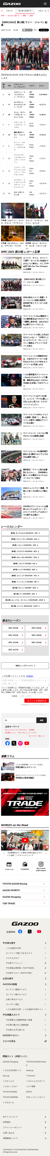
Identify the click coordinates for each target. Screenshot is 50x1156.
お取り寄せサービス (14, 999)
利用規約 (7, 1122)
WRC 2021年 (13, 635)
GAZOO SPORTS (11, 890)
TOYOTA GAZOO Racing (15, 884)
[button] (4, 854)
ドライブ (9, 11)
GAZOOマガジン (11, 1035)
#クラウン (23, 730)
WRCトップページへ (25, 666)
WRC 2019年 (13, 643)
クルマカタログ (12, 958)
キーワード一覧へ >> (37, 736)
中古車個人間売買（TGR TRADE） (20, 968)
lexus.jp (6, 1076)
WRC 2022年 (37, 628)
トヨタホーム (8, 1102)
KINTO (29, 1092)
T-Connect (30, 1076)
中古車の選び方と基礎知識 (17, 1025)
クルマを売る (9, 1041)
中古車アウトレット (14, 963)
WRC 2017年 (13, 650)
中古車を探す (9, 943)
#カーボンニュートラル (27, 733)
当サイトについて (10, 1117)
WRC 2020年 (37, 635)
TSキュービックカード (35, 1097)
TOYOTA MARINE (10, 1097)
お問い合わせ (8, 1133)
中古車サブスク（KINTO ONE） (19, 973)
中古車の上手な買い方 (15, 1030)
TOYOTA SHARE (10, 1092)
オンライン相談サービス (16, 989)
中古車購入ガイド (11, 1015)
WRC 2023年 (13, 628)
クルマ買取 (30, 1086)
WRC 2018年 (37, 643)
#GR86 (31, 730)
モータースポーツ (25, 11)
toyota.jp (29, 1070)
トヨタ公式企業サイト (12, 1070)
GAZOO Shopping (12, 897)
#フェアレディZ (11, 730)
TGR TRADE (9, 903)
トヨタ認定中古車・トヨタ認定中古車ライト (24, 1009)
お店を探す (8, 978)
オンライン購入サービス (16, 994)
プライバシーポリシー (12, 1127)
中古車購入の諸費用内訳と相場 (19, 1020)
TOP (2, 15)
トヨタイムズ (8, 1081)
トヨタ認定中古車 (13, 948)
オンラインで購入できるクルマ (19, 953)
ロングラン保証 (12, 1004)
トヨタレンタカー (10, 1086)
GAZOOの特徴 (10, 984)
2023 (31, 15)
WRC (24, 15)
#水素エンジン (11, 733)
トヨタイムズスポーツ (35, 1081)
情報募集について (10, 1138)
